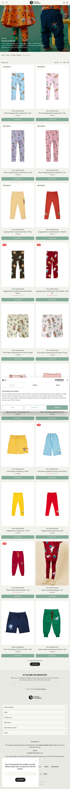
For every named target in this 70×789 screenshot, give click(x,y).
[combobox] (20, 774)
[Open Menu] (3, 2)
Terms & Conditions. (40, 689)
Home (3, 55)
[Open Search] (7, 2)
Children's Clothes (16, 55)
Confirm (20, 780)
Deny (12, 407)
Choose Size (18, 119)
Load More (35, 664)
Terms (46, 766)
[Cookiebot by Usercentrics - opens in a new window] (56, 380)
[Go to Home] (35, 2)
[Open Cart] (66, 2)
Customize (34, 407)
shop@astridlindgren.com (35, 753)
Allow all (57, 407)
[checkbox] (24, 689)
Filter (64, 62)
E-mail (35, 750)
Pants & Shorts (27, 55)
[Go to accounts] (63, 2)
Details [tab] (35, 385)
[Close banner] (67, 380)
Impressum (55, 766)
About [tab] (58, 385)
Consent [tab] (12, 385)
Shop (7, 55)
